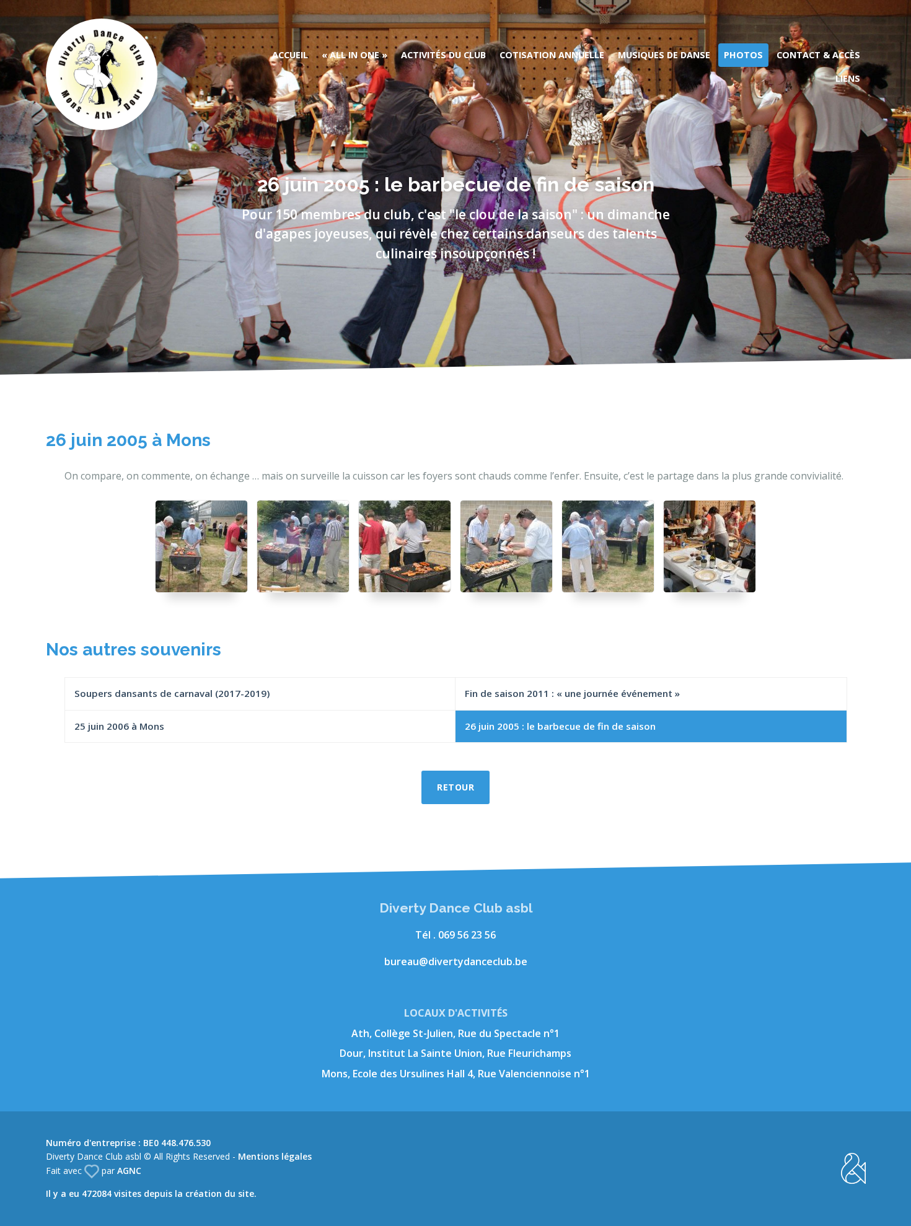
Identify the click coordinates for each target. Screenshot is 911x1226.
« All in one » (354, 55)
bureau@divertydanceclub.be (455, 961)
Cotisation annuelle (552, 55)
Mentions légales (275, 1156)
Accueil (290, 55)
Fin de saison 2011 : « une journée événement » (572, 693)
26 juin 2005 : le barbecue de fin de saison (560, 726)
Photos (743, 55)
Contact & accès (818, 55)
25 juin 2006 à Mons (119, 726)
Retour (455, 787)
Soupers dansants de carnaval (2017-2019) (172, 693)
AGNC (129, 1170)
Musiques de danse (664, 55)
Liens (847, 78)
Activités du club (443, 55)
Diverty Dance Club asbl (101, 74)
